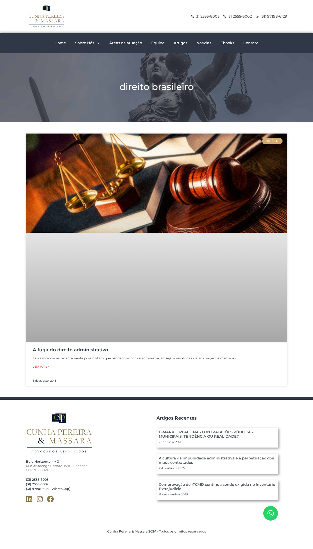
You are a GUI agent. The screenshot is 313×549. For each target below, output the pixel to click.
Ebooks (227, 43)
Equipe (158, 43)
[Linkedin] (29, 499)
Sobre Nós (84, 43)
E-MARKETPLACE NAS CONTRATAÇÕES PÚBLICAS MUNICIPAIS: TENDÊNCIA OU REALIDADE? (206, 434)
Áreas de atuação (125, 43)
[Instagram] (39, 499)
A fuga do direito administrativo (70, 349)
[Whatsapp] (270, 513)
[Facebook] (50, 499)
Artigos (180, 43)
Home (60, 43)
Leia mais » (41, 366)
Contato (250, 43)
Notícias (203, 43)
